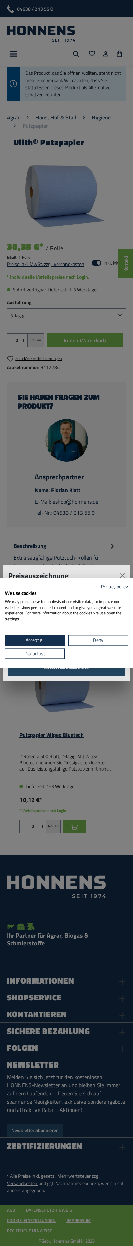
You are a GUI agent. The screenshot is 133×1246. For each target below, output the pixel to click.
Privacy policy (114, 586)
